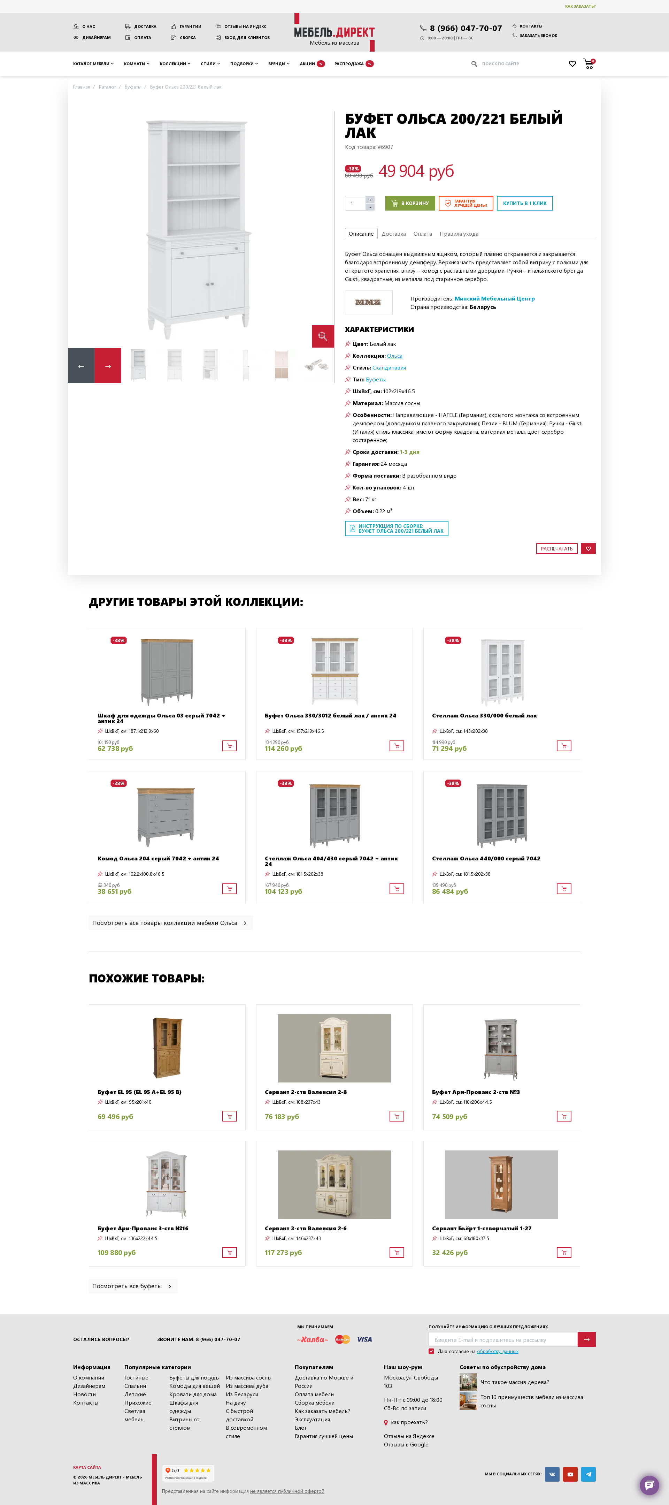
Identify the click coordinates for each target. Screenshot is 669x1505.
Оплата (142, 37)
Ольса (394, 355)
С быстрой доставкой (239, 1415)
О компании (88, 1377)
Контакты (531, 26)
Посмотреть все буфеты (128, 1286)
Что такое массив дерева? (514, 1381)
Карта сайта (87, 1467)
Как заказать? (580, 6)
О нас (88, 26)
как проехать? (409, 1422)
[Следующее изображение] (323, 229)
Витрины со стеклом (184, 1423)
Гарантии (190, 26)
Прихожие (138, 1402)
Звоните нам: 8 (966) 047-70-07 (198, 1339)
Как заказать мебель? (323, 1410)
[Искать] (474, 64)
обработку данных (497, 1351)
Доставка (145, 26)
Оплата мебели (314, 1394)
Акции (311, 63)
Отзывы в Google (406, 1444)
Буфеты (376, 379)
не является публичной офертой (287, 1491)
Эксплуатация (312, 1419)
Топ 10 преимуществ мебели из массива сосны (531, 1401)
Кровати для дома (193, 1394)
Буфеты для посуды (194, 1377)
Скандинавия (389, 367)
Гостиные (136, 1377)
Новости (84, 1394)
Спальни (135, 1385)
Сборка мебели (314, 1402)
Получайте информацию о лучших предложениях (488, 1327)
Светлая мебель (134, 1415)
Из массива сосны (248, 1377)
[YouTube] (570, 1474)
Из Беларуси (242, 1394)
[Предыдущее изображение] (78, 229)
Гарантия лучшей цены (324, 1435)
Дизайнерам (96, 37)
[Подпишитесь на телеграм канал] (588, 1474)
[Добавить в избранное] (588, 548)
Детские (135, 1394)
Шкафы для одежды (183, 1406)
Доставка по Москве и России (324, 1381)
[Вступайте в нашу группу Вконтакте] (552, 1474)
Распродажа (352, 63)
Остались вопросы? (101, 1339)
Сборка (188, 37)
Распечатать (557, 548)
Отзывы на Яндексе (409, 1435)
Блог (301, 1427)
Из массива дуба (247, 1385)
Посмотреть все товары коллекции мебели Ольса (165, 922)
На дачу (236, 1402)
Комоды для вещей (194, 1385)
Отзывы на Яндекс (245, 26)
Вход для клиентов (247, 37)
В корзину (415, 203)
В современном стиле (246, 1431)
